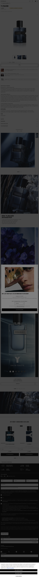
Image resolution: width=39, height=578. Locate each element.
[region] (19, 570)
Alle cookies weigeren (18, 573)
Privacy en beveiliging (10, 568)
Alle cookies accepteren (19, 570)
